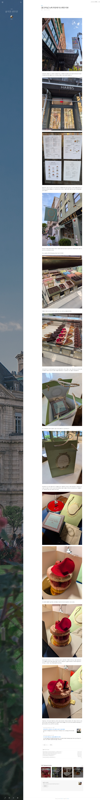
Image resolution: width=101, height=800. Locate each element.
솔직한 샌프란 (11, 11)
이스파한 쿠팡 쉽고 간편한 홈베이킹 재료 (52, 736)
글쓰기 (5, 798)
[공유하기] (46, 745)
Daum (62, 798)
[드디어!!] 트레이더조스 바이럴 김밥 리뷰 (48, 755)
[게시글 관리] (47, 745)
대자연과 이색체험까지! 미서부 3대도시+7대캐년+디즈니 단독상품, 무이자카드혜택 (58, 731)
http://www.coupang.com (47, 735)
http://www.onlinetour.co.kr (48, 727)
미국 (42, 5)
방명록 (9, 798)
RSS (13, 798)
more (82, 765)
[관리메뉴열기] (99, 2)
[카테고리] (2, 2)
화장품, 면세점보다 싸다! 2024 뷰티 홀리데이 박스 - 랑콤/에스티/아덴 (52, 751)
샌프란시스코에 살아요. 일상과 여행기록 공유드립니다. (51, 783)
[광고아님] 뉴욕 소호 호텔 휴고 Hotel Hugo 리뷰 (49, 754)
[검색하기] (20, 2)
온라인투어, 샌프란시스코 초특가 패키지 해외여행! (54, 729)
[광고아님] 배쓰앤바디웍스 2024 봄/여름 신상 (49, 757)
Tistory (68, 798)
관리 (18, 798)
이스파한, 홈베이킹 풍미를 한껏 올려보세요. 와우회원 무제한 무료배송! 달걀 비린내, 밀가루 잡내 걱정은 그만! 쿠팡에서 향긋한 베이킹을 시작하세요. (62, 739)
